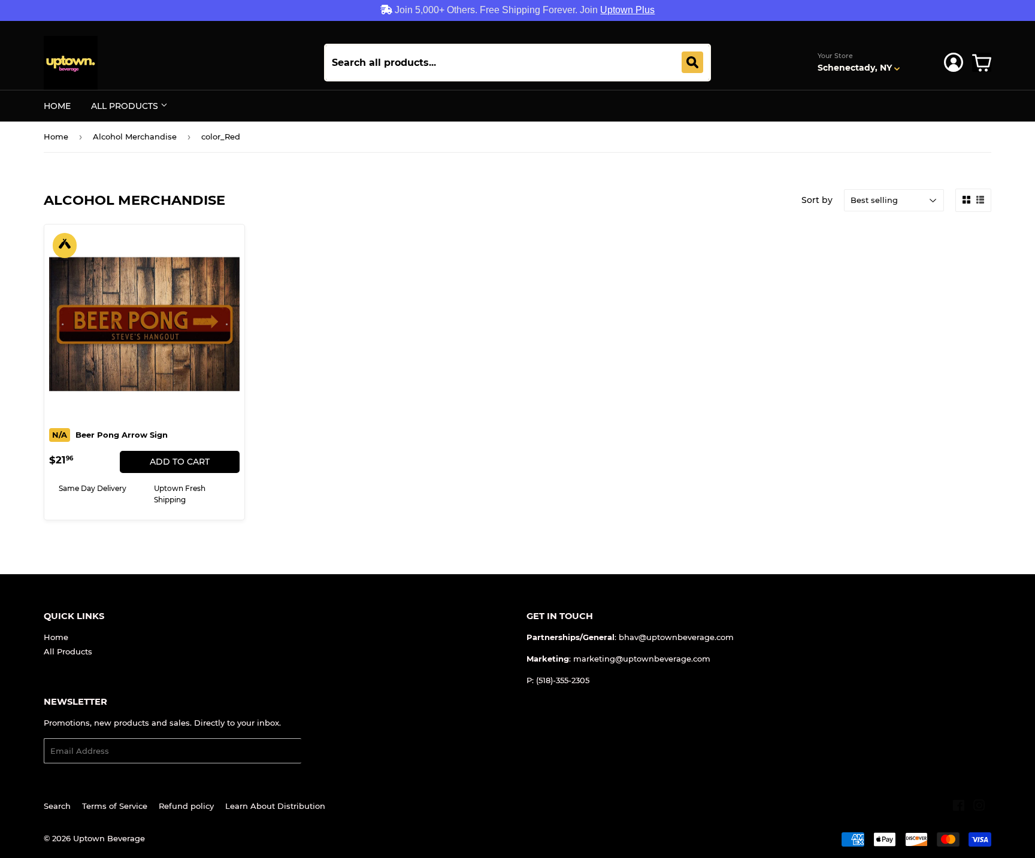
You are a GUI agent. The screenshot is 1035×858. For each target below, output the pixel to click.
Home (57, 106)
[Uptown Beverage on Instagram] (979, 807)
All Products (126, 106)
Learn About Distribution (275, 806)
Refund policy (186, 806)
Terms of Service (114, 806)
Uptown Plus (627, 10)
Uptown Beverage (109, 838)
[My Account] (953, 62)
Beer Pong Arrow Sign (110, 434)
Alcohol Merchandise (135, 136)
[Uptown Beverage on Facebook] (958, 807)
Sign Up (324, 751)
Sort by (817, 200)
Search (57, 806)
